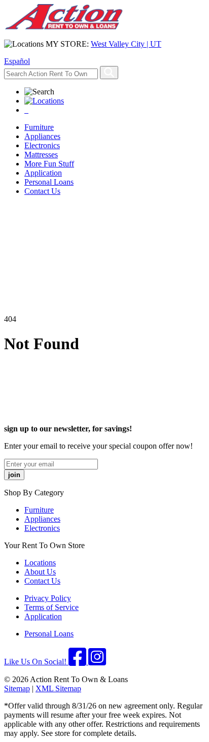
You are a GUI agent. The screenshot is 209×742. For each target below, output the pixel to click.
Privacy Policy (47, 598)
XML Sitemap (58, 688)
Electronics (42, 145)
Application (43, 172)
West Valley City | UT (126, 44)
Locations (40, 562)
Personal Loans (49, 182)
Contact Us (42, 191)
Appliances (42, 136)
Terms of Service (51, 607)
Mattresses (41, 154)
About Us (40, 571)
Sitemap (17, 688)
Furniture (39, 127)
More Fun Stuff (49, 163)
